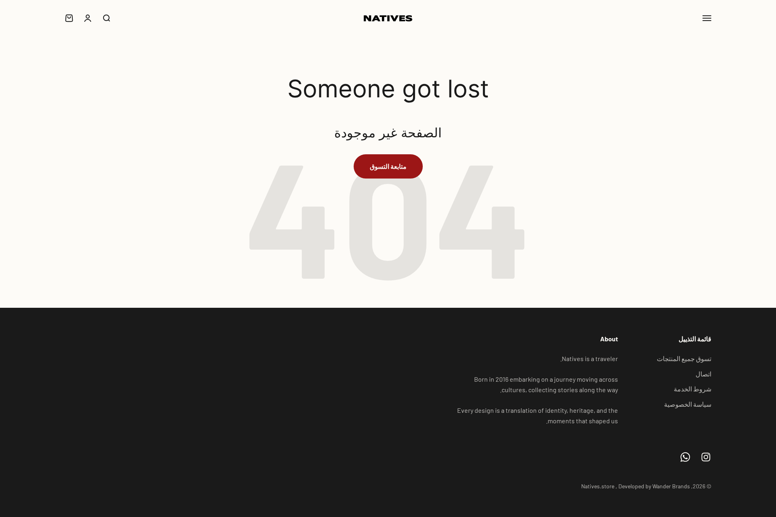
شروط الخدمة (692, 389)
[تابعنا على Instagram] (705, 457)
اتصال (703, 374)
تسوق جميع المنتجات (684, 358)
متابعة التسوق (388, 166)
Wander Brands (671, 486)
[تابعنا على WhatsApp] (685, 457)
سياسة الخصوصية (687, 404)
